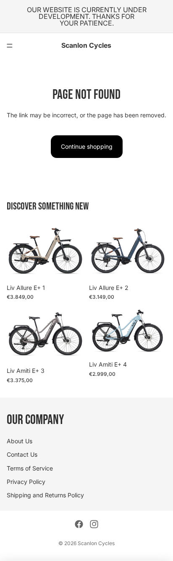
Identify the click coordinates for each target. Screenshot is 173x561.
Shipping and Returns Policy (45, 495)
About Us (19, 441)
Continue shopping (87, 146)
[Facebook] (79, 524)
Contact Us (22, 454)
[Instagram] (94, 524)
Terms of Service (30, 467)
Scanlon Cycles (96, 543)
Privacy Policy (26, 481)
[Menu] (9, 45)
